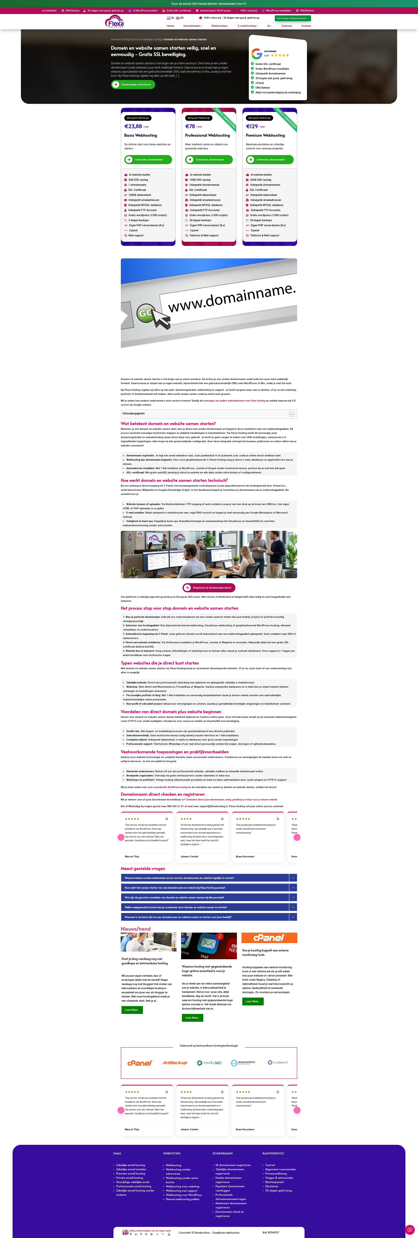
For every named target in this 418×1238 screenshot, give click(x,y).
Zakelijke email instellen (131, 1169)
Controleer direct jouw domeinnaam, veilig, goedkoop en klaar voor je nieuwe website (231, 799)
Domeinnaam (192, 26)
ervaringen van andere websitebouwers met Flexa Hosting (234, 400)
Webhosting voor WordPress (184, 1195)
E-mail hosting (247, 26)
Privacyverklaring (276, 1173)
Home (170, 26)
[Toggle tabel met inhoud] (290, 414)
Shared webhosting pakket (183, 1199)
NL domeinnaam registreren (233, 1165)
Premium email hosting (130, 1173)
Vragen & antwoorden (279, 1178)
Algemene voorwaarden (280, 1169)
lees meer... (132, 1009)
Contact (306, 26)
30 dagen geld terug (278, 1190)
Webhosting (218, 26)
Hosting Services (130, 39)
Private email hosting (129, 1178)
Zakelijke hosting (152, 39)
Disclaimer (271, 1186)
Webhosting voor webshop (183, 1186)
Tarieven (286, 26)
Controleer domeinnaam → (293, 18)
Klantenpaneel (274, 1182)
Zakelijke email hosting (130, 1165)
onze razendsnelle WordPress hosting (168, 787)
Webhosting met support (182, 1190)
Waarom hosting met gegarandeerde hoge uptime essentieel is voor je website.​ (207, 970)
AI (268, 26)
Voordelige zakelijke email (132, 1182)
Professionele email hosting (133, 1186)
